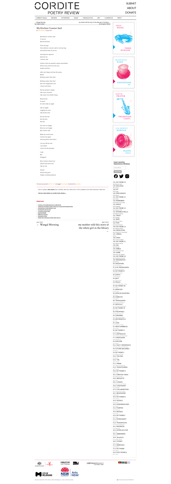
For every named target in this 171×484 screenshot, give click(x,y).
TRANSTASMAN (121, 367)
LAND (117, 323)
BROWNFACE (120, 260)
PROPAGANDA (124, 267)
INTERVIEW (65, 18)
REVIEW (54, 18)
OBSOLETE (120, 378)
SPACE (118, 204)
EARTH (117, 275)
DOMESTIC (119, 297)
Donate (130, 12)
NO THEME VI (120, 330)
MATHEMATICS (120, 319)
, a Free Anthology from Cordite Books (49, 205)
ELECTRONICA (121, 452)
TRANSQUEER (120, 300)
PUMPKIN (119, 408)
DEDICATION (120, 230)
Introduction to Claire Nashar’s (47, 208)
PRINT (119, 18)
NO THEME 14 (121, 197)
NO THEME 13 (121, 208)
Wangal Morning (40, 22)
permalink (78, 184)
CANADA (119, 382)
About (131, 8)
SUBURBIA (119, 315)
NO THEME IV (121, 371)
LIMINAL (119, 234)
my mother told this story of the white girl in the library (94, 22)
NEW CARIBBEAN (121, 326)
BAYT (117, 278)
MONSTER (119, 289)
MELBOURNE (121, 393)
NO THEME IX (120, 271)
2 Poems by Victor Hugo (44, 211)
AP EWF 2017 (52, 184)
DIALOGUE (120, 186)
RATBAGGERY (121, 419)
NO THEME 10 (121, 256)
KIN (117, 245)
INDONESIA (120, 426)
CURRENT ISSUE (41, 18)
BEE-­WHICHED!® (42, 213)
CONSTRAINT (121, 386)
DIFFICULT (119, 304)
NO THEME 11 (121, 241)
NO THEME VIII (120, 286)
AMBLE (118, 249)
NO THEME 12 (121, 226)
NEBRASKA (120, 445)
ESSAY (76, 18)
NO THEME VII (120, 308)
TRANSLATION (88, 18)
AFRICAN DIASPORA (122, 293)
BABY (118, 219)
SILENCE (119, 400)
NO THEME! (120, 448)
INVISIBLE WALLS (122, 212)
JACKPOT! (120, 437)
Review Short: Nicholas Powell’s (49, 217)
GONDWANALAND (122, 404)
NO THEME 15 (121, 182)
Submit (131, 3)
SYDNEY (119, 441)
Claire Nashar (41, 30)
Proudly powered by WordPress (126, 479)
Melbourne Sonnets (43, 214)
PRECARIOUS (121, 193)
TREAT (118, 215)
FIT (117, 189)
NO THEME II (120, 415)
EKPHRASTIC (121, 334)
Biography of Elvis (42, 216)
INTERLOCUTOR (122, 430)
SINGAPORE (119, 263)
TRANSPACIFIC (121, 423)
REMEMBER (120, 200)
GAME (118, 252)
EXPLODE (118, 341)
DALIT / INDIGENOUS (123, 345)
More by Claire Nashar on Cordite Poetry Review (52, 193)
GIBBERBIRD (120, 434)
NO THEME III (120, 397)
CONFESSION (120, 337)
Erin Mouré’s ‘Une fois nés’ (44, 209)
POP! (117, 223)
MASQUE (119, 411)
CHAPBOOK (109, 18)
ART (98, 18)
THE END (119, 356)
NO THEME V (119, 352)
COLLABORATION (122, 389)
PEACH (117, 282)
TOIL (118, 360)
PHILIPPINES (119, 312)
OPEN (118, 238)
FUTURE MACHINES (122, 348)
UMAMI (118, 363)
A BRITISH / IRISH (122, 374)
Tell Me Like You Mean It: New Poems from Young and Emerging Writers (55, 206)
